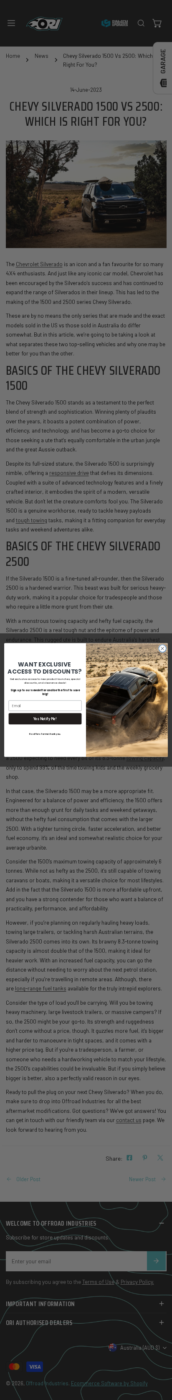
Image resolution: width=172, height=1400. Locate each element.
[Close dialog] (162, 648)
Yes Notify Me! (45, 718)
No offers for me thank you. (45, 733)
